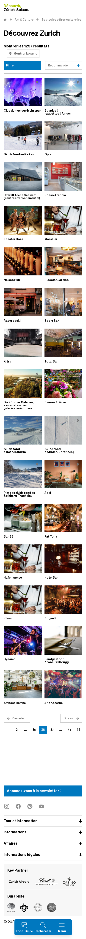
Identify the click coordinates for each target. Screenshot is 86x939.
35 (34, 729)
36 (43, 729)
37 (52, 729)
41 (69, 729)
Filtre (10, 65)
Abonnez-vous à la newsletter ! (34, 791)
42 (78, 729)
